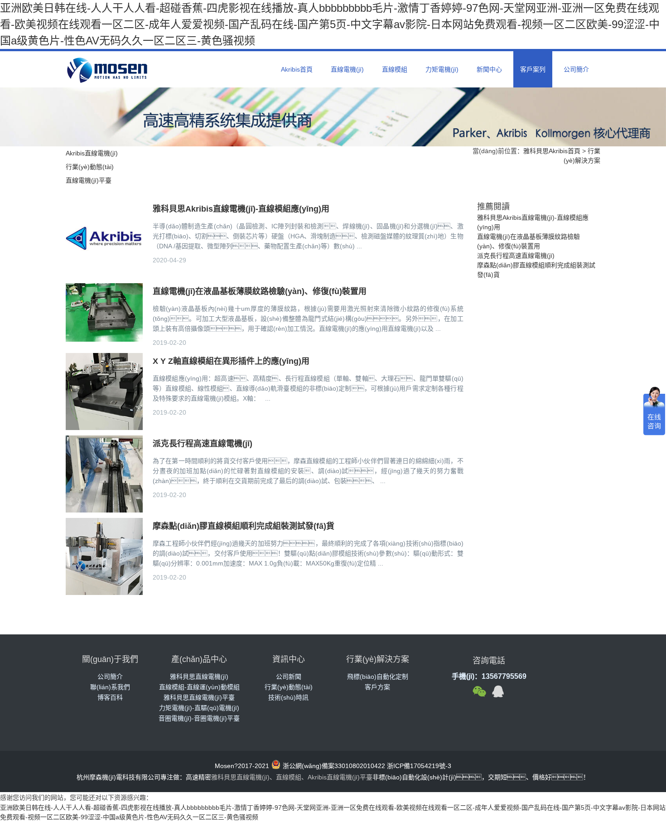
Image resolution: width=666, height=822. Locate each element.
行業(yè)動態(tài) (90, 166)
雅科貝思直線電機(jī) (199, 676)
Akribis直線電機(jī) (92, 153)
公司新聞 (288, 676)
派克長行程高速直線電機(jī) (516, 255)
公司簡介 (576, 69)
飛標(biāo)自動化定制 (377, 676)
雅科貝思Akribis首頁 (551, 151)
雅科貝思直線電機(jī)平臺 (199, 697)
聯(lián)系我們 (110, 687)
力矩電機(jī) (441, 69)
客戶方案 (377, 687)
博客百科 (110, 697)
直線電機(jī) (347, 69)
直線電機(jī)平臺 (88, 180)
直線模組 (394, 69)
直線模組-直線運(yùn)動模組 (199, 687)
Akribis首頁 (297, 69)
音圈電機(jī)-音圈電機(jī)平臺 (199, 718)
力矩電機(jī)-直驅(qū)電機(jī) (199, 707)
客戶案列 (532, 69)
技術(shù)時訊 (288, 697)
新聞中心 (489, 69)
